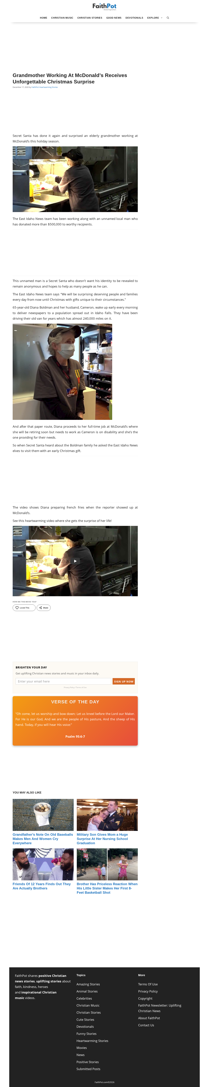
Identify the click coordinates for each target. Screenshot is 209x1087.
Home (43, 18)
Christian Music (62, 18)
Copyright (145, 998)
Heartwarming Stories (48, 87)
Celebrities (84, 998)
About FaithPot (149, 1018)
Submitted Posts (88, 1069)
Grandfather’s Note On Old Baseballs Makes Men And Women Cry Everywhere (43, 839)
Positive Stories (87, 1062)
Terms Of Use (148, 984)
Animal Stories (87, 991)
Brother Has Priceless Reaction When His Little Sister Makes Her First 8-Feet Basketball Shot (107, 888)
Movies (81, 1048)
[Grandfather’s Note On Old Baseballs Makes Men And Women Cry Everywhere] (43, 828)
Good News (114, 18)
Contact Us (146, 1025)
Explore (153, 18)
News (80, 1055)
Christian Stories (89, 18)
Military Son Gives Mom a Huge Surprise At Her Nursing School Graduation (102, 839)
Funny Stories (86, 1034)
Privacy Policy (148, 991)
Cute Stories (85, 1019)
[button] (168, 18)
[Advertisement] (104, 43)
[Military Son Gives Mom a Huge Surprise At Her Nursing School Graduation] (107, 828)
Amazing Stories (88, 984)
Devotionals (134, 18)
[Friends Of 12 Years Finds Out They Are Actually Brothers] (43, 877)
